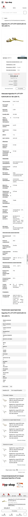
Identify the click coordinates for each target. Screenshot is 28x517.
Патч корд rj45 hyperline (16, 390)
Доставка (14, 495)
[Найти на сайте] (25, 12)
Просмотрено (19, 515)
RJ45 (6, 18)
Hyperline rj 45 (6, 390)
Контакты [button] (4, 8)
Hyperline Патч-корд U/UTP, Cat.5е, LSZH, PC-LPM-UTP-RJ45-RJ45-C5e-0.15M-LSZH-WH (16, 400)
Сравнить (4, 515)
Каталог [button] (4, 495)
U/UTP (4, 370)
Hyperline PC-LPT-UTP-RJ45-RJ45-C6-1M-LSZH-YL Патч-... (16, 505)
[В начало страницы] (25, 514)
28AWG (4, 351)
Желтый (5, 377)
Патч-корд (5, 366)
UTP (4, 381)
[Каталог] (3, 2)
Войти (14, 8)
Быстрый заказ (9, 88)
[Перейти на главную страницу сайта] (11, 2)
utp (11, 386)
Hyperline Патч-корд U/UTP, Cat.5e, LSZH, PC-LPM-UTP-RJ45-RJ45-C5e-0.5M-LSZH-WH (16, 412)
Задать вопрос (27, 258)
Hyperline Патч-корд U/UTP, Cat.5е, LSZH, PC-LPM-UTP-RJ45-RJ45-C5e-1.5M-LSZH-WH (16, 449)
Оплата (8, 495)
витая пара (5, 386)
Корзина (24, 8)
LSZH (4, 362)
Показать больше (21, 415)
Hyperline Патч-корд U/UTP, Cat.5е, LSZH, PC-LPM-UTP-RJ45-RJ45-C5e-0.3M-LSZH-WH (16, 406)
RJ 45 (4, 374)
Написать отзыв (21, 472)
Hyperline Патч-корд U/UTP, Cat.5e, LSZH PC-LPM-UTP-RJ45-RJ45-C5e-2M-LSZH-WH (17, 455)
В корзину (20, 88)
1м (3, 344)
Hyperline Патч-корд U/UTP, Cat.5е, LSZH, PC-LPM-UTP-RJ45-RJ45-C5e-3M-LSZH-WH (16, 461)
